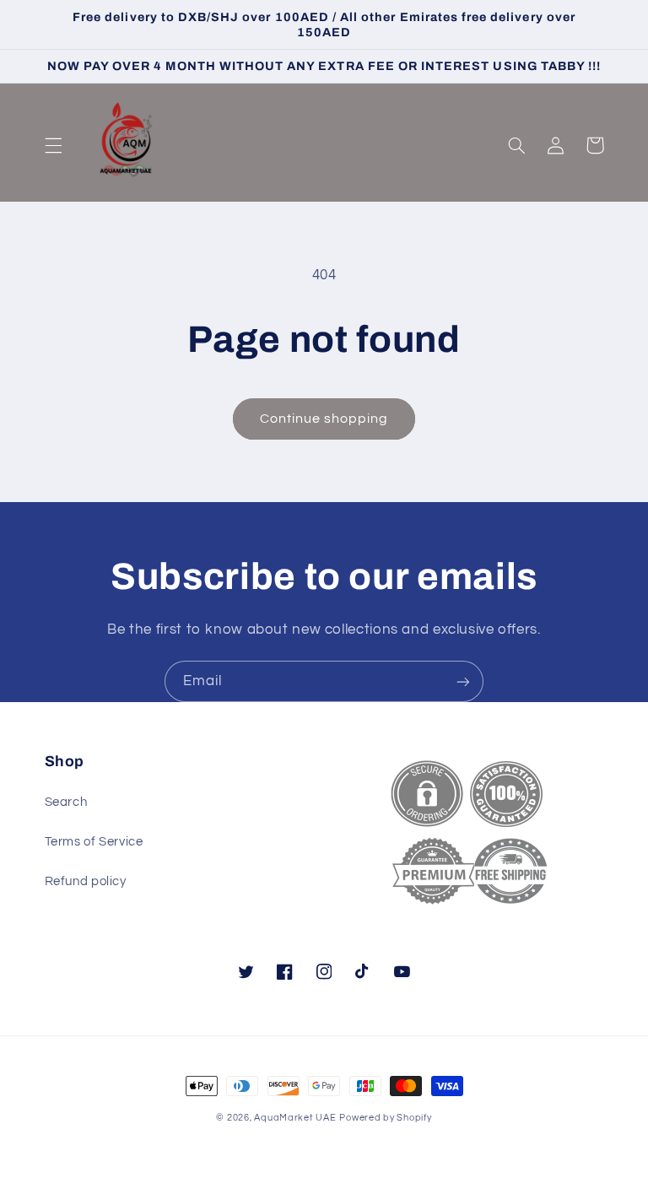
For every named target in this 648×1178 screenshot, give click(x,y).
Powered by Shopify (385, 1117)
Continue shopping (324, 418)
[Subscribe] (463, 681)
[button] (53, 145)
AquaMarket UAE (295, 1117)
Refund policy (86, 881)
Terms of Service (94, 841)
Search (66, 802)
